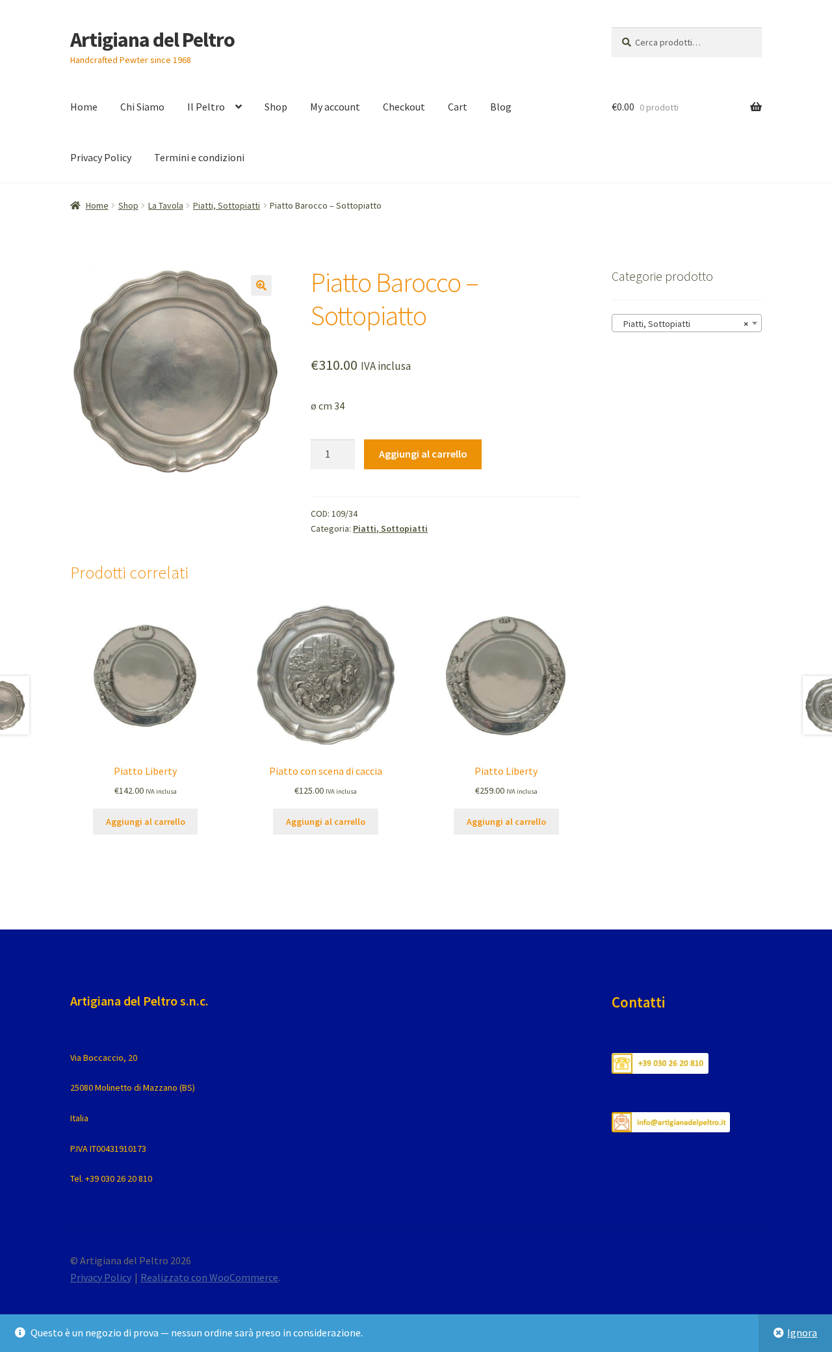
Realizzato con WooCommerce (209, 1277)
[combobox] (687, 323)
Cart (457, 106)
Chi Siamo (142, 106)
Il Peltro (206, 106)
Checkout (404, 106)
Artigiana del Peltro (152, 40)
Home (84, 106)
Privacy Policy (100, 157)
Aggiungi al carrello (423, 453)
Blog (501, 106)
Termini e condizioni (199, 157)
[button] (261, 285)
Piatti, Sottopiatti (226, 205)
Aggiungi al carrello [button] (145, 821)
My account (335, 106)
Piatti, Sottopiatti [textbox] (683, 324)
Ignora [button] (802, 1332)
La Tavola (165, 205)
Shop (276, 106)
